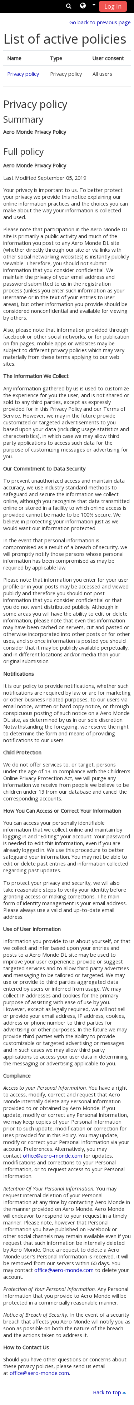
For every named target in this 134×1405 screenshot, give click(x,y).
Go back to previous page (100, 22)
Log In (112, 6)
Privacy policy (23, 73)
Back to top (108, 1392)
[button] (87, 6)
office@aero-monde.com (52, 1155)
